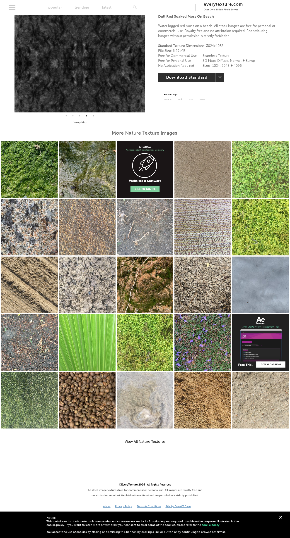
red (180, 99)
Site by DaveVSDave (178, 506)
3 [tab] (79, 116)
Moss (202, 99)
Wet (191, 99)
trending (82, 7)
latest (106, 7)
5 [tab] (93, 116)
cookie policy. (211, 524)
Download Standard (187, 77)
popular (55, 7)
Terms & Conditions (149, 506)
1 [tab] (66, 116)
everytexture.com (223, 6)
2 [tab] (73, 116)
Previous (11, 63)
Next (148, 63)
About (107, 506)
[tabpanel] (79, 63)
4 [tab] (86, 116)
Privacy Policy (123, 506)
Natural (168, 99)
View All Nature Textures (145, 441)
